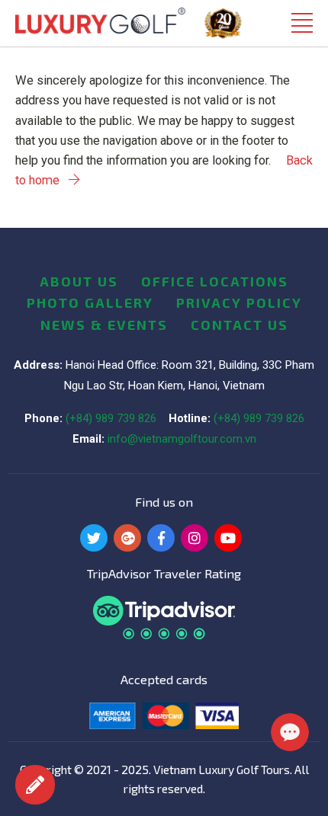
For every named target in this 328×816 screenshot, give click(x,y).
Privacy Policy (239, 302)
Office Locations (214, 281)
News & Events (104, 324)
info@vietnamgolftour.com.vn (182, 439)
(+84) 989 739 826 (111, 418)
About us (79, 281)
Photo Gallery (90, 302)
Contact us (239, 324)
